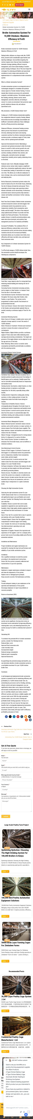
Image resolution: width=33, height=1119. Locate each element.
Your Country (5, 785)
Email (15, 766)
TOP (29, 1117)
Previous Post (7, 726)
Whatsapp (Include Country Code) (11, 776)
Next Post (26, 734)
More (7, 848)
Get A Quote (19, 5)
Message (15, 796)
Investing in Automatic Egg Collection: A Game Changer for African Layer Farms (16, 731)
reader (5, 871)
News (5, 25)
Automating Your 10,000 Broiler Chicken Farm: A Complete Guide (18, 738)
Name (4, 756)
